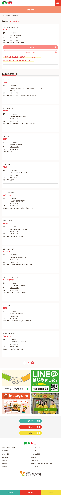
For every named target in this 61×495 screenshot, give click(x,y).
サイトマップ (34, 467)
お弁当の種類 (5, 454)
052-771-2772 (14, 119)
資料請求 (33, 457)
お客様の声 (5, 460)
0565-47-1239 (14, 147)
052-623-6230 (14, 231)
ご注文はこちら (30, 47)
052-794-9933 (14, 344)
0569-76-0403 (14, 91)
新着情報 (4, 464)
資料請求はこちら (30, 52)
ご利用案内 (5, 451)
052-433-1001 (14, 316)
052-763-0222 (14, 203)
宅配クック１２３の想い (9, 448)
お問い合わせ (34, 460)
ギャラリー (34, 451)
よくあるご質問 (35, 454)
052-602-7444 (14, 260)
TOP (3, 15)
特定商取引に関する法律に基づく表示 (41, 464)
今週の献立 (5, 457)
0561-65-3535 (14, 288)
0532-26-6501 (14, 175)
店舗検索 (8, 15)
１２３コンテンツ (36, 448)
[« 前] (24, 362)
